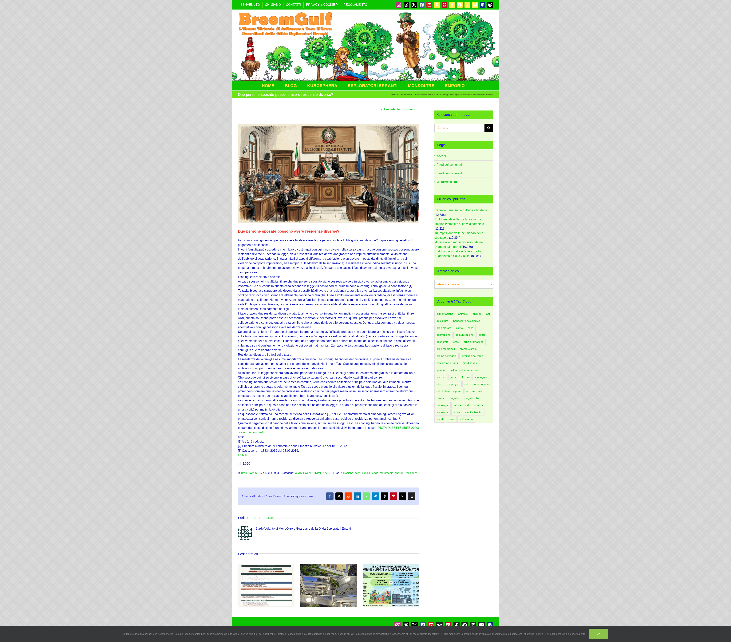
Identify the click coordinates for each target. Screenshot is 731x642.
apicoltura (442, 320)
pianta (440, 398)
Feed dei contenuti (449, 164)
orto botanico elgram (449, 391)
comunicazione (465, 334)
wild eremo (466, 419)
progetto (454, 398)
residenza (411, 472)
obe (439, 384)
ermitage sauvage (472, 355)
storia (456, 412)
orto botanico (482, 384)
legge (375, 472)
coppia (366, 472)
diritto (482, 334)
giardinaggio (470, 362)
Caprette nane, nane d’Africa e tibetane (460, 210)
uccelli (440, 419)
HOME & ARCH (323, 472)
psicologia (442, 405)
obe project (453, 384)
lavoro (466, 377)
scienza (478, 405)
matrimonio (386, 472)
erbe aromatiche (474, 341)
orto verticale (474, 391)
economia (442, 341)
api (488, 313)
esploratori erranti (447, 362)
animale (463, 313)
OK (598, 633)
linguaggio (481, 377)
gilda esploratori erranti (465, 369)
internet (441, 377)
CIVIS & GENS (303, 472)
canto (459, 327)
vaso (452, 419)
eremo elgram (468, 348)
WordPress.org (447, 181)
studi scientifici (473, 412)
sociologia (442, 412)
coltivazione (444, 334)
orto (466, 384)
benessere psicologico (466, 320)
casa (358, 472)
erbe (456, 341)
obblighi (399, 472)
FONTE (243, 455)
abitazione (347, 472)
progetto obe (471, 398)
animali (477, 313)
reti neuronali (461, 405)
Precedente (392, 109)
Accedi (441, 156)
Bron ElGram (249, 472)
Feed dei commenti (450, 173)
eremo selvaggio (446, 355)
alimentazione (445, 313)
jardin (454, 377)
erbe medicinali (446, 348)
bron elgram (444, 327)
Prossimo (409, 109)
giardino (441, 369)
